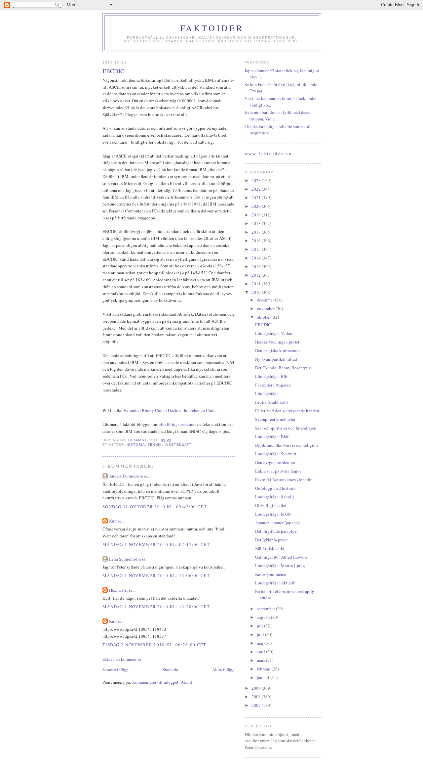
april (261, 652)
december (266, 300)
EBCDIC (263, 325)
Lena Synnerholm (125, 559)
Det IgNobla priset (271, 540)
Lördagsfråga (267, 393)
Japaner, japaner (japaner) (277, 523)
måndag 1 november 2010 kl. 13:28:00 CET (156, 607)
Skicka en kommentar (121, 659)
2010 (256, 292)
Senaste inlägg (115, 669)
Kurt (113, 521)
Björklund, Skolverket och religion (286, 445)
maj (260, 643)
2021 (256, 198)
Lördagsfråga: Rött (272, 376)
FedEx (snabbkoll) (271, 402)
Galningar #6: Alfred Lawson (281, 557)
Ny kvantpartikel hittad (276, 359)
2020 (256, 206)
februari (264, 669)
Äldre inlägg (223, 669)
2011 (256, 284)
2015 (256, 249)
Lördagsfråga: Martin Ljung (280, 566)
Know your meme (270, 574)
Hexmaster (118, 590)
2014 (256, 258)
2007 (256, 705)
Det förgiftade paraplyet (276, 531)
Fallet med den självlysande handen (287, 411)
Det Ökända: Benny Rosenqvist (283, 368)
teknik (155, 444)
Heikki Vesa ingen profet (277, 342)
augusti (264, 617)
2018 (256, 223)
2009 (256, 688)
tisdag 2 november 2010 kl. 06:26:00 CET (154, 645)
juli (260, 626)
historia (136, 444)
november (266, 308)
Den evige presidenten (275, 462)
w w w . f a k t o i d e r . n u (268, 154)
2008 (256, 697)
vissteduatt (178, 444)
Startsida (170, 669)
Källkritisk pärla (269, 548)
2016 (256, 241)
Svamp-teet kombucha (275, 419)
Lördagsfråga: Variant (274, 333)
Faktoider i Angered (273, 385)
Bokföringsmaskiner (177, 424)
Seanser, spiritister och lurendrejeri (286, 428)
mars (261, 660)
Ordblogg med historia (275, 488)
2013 (256, 266)
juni (261, 634)
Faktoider (212, 27)
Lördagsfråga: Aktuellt (275, 583)
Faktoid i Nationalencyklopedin (284, 479)
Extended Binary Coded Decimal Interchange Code (169, 410)
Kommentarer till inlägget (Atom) (162, 682)
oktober (264, 317)
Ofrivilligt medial (271, 505)
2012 (256, 275)
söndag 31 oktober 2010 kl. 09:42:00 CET (154, 507)
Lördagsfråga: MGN (273, 514)
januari (263, 677)
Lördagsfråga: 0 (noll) (274, 497)
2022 (256, 189)
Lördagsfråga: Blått (272, 436)
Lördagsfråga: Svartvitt (275, 454)
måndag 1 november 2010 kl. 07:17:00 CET (156, 544)
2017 (256, 232)
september (266, 609)
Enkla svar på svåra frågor (278, 471)
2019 (256, 215)
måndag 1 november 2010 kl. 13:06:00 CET (156, 575)
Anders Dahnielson (126, 476)
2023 (256, 180)
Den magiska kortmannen (278, 350)
